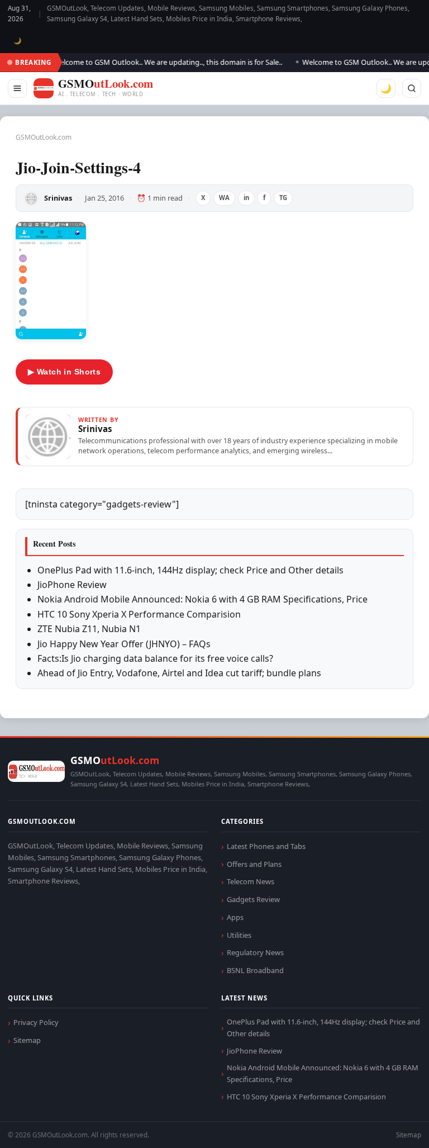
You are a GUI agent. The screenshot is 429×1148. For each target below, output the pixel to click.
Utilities (239, 935)
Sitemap (27, 1040)
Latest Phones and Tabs (266, 846)
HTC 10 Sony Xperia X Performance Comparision (139, 614)
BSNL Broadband (255, 970)
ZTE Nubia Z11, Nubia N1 (89, 629)
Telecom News (250, 881)
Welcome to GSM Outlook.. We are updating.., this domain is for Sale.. (160, 62)
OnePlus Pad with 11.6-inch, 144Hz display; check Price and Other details (190, 570)
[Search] (411, 88)
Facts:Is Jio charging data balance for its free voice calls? (155, 658)
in (246, 197)
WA (224, 197)
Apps (235, 917)
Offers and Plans (254, 864)
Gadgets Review (253, 899)
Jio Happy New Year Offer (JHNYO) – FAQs (124, 644)
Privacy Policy (36, 1022)
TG (283, 197)
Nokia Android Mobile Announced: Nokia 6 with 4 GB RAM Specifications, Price (202, 599)
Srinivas (58, 198)
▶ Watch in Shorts (64, 371)
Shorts (391, 1126)
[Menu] (17, 88)
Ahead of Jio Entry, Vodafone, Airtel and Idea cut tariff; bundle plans (179, 673)
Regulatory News (255, 952)
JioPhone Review (72, 584)
